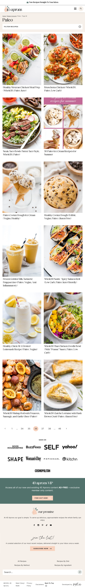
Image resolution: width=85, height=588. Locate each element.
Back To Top (49, 583)
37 (42, 428)
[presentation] (21, 59)
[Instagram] (38, 525)
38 (49, 428)
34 (22, 428)
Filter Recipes (11, 26)
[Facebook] (34, 525)
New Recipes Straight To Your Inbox (43, 2)
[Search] (80, 572)
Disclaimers (40, 584)
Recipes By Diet (63, 561)
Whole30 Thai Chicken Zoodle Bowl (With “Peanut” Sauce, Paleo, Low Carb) (62, 349)
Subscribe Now (41, 548)
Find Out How (41, 498)
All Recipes (22, 561)
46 (59, 428)
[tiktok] (47, 525)
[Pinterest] (42, 525)
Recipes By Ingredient (63, 565)
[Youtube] (51, 525)
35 (29, 428)
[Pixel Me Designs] (76, 584)
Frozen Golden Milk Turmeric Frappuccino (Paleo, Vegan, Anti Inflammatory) (19, 282)
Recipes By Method (22, 565)
